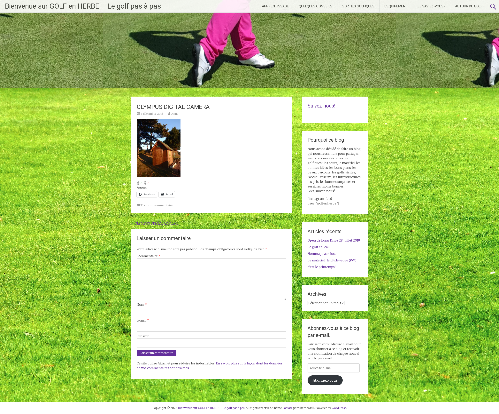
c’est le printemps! (321, 267)
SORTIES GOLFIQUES (358, 6)
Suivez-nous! (321, 106)
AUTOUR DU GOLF (468, 6)
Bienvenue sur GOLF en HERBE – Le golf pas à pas (83, 6)
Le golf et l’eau (319, 247)
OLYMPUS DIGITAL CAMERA (154, 223)
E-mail (143, 320)
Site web (143, 336)
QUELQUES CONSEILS (315, 6)
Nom (142, 305)
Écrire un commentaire (157, 205)
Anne (174, 113)
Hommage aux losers (323, 254)
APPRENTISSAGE (275, 6)
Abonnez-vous (325, 380)
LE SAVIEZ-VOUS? (431, 6)
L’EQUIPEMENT (396, 6)
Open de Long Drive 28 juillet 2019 (334, 240)
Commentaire (148, 256)
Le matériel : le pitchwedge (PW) (332, 260)
